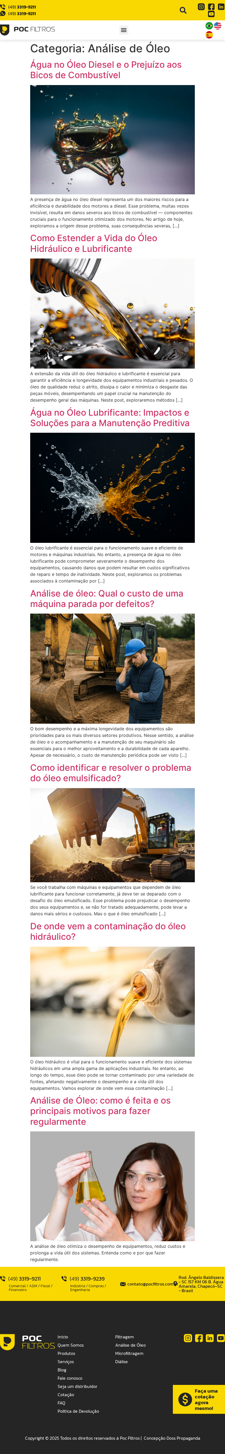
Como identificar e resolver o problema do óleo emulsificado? (110, 772)
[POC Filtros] (27, 30)
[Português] (210, 28)
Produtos (66, 1353)
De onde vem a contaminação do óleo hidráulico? (108, 931)
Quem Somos (71, 1345)
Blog (62, 1370)
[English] (217, 28)
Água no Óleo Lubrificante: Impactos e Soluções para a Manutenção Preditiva (110, 417)
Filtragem (124, 1336)
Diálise (121, 1361)
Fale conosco (70, 1378)
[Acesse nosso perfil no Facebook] (211, 6)
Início (63, 1336)
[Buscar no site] (183, 10)
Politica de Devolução (78, 1411)
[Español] (209, 37)
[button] (123, 30)
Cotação (66, 1394)
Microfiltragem (129, 1353)
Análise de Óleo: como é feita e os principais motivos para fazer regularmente (100, 1111)
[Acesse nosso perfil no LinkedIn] (221, 6)
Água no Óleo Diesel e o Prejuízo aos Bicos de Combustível (106, 69)
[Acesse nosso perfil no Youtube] (211, 14)
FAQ (61, 1403)
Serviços (66, 1361)
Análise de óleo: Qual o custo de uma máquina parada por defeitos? (106, 598)
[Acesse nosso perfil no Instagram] (201, 6)
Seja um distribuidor (77, 1386)
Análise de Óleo (130, 1345)
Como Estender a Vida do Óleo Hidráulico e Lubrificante (93, 243)
